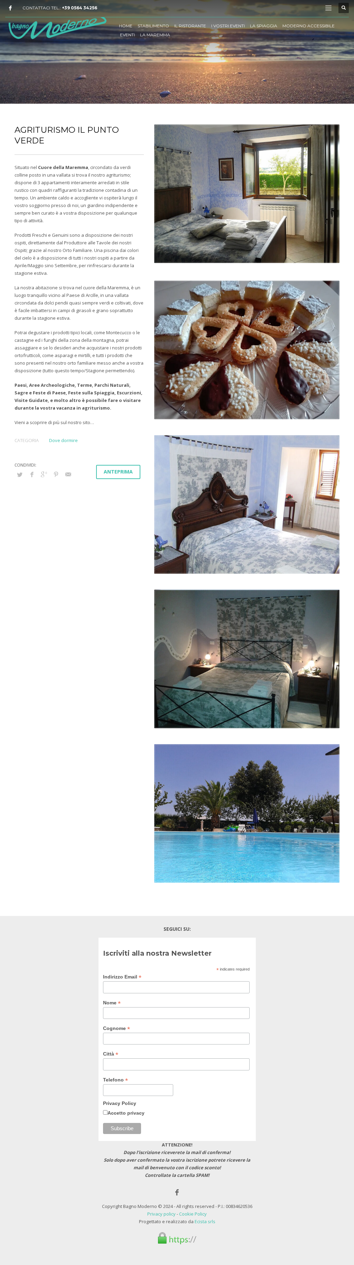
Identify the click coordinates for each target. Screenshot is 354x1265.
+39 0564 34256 (79, 7)
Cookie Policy (193, 1214)
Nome (112, 1003)
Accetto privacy (126, 1113)
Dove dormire (63, 440)
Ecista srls (205, 1221)
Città (110, 1054)
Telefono (115, 1080)
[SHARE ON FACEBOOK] (32, 474)
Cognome (116, 1028)
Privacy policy (161, 1214)
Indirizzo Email (122, 977)
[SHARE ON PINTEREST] (56, 474)
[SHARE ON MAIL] (68, 474)
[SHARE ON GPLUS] (44, 474)
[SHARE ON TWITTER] (20, 474)
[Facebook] (10, 8)
